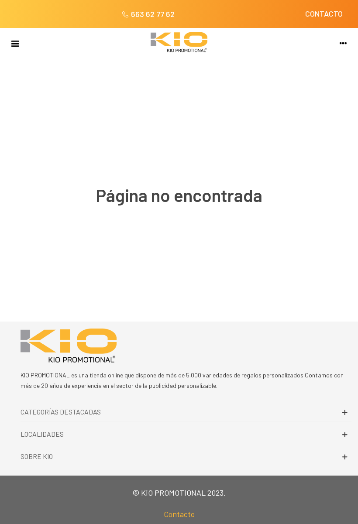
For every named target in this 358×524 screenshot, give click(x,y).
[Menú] (15, 42)
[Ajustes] (343, 42)
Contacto (179, 514)
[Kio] (179, 42)
